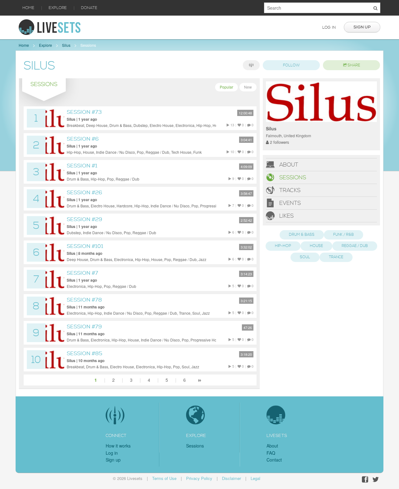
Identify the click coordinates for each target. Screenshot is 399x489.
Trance (336, 257)
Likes (286, 216)
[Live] (251, 65)
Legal (255, 478)
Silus (66, 45)
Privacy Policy (199, 478)
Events (289, 203)
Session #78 (84, 300)
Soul (305, 257)
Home (28, 7)
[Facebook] (365, 479)
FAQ (271, 453)
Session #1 (82, 165)
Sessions (88, 45)
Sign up (362, 27)
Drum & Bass (302, 234)
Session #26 (84, 192)
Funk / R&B (343, 234)
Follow (291, 65)
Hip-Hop (283, 246)
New (248, 87)
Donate (89, 7)
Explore (58, 7)
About (288, 164)
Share (353, 65)
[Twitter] (376, 479)
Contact (274, 460)
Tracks (289, 190)
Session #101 (85, 246)
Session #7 (82, 273)
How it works (118, 446)
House (316, 246)
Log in (329, 27)
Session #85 (84, 353)
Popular (226, 87)
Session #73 (84, 112)
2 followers (279, 142)
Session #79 (84, 326)
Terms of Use (164, 478)
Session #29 (84, 219)
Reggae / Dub (355, 246)
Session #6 (83, 139)
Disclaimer (231, 478)
